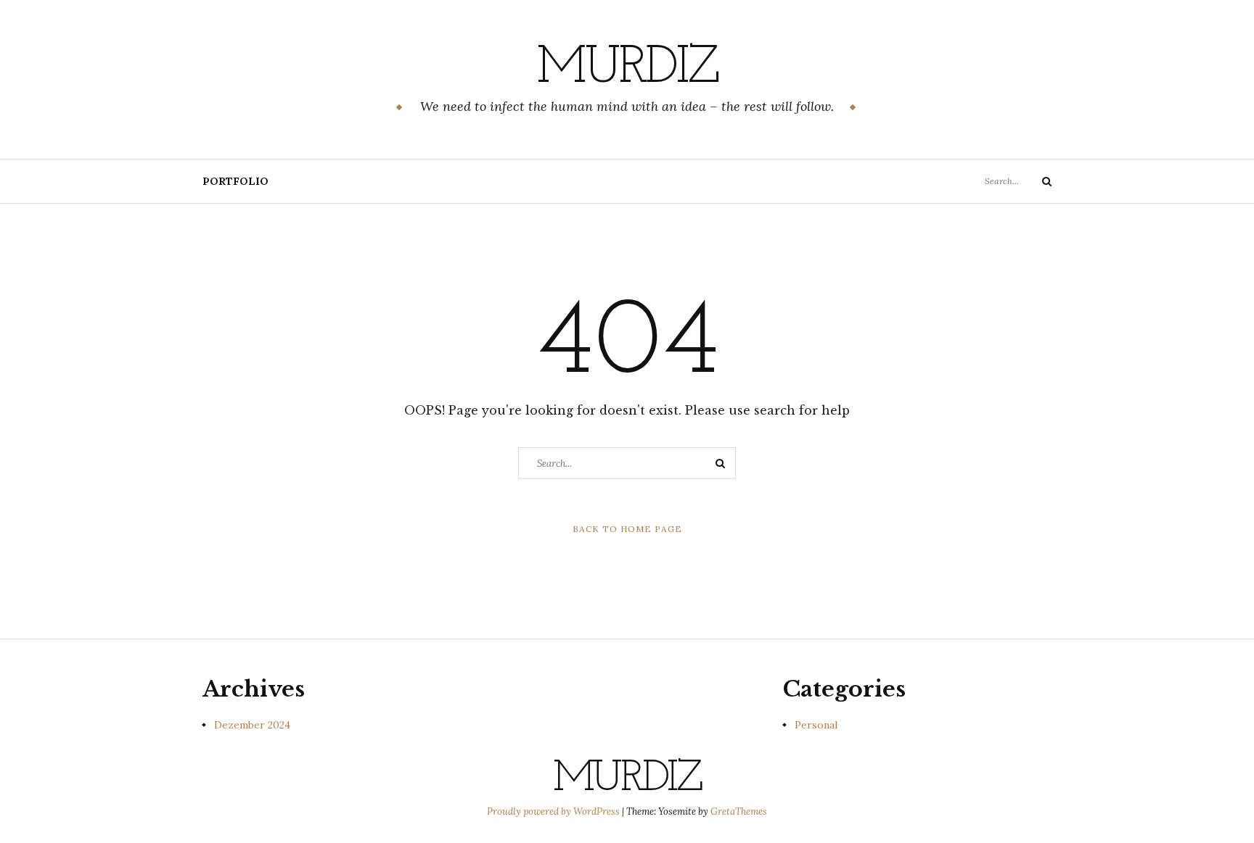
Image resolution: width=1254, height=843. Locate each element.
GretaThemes (738, 811)
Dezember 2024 (252, 724)
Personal (816, 724)
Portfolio (235, 181)
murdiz (626, 69)
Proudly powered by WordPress (554, 811)
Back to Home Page (627, 528)
